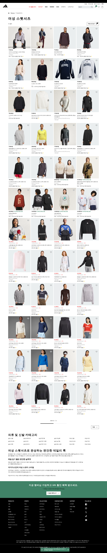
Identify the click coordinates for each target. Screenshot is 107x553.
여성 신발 (71, 438)
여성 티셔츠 (72, 441)
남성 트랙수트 (27, 438)
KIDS (57, 7)
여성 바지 (87, 438)
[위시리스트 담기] (28, 29)
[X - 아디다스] (92, 512)
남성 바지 (25, 441)
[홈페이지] (5, 6)
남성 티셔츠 (11, 441)
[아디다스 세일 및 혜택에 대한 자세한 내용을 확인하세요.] (53, 1)
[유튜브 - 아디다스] (92, 520)
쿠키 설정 (23, 547)
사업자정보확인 (73, 547)
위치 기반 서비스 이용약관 (54, 547)
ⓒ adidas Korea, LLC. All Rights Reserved (53, 551)
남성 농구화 (57, 441)
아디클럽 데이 (32, 7)
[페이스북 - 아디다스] (92, 505)
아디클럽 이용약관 (65, 547)
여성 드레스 (88, 444)
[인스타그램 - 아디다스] (92, 508)
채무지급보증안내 (82, 547)
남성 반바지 (26, 444)
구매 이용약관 (35, 547)
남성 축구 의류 (42, 441)
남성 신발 (10, 438)
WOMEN (52, 7)
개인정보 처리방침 (43, 547)
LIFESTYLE (71, 7)
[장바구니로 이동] (102, 7)
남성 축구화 (42, 438)
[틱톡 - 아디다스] (92, 516)
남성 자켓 (10, 444)
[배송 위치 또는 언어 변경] (102, 4)
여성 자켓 (71, 444)
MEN (46, 7)
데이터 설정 (29, 547)
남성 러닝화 (57, 438)
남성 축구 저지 (42, 444)
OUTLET (40, 7)
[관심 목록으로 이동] (99, 7)
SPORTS (63, 7)
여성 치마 (87, 441)
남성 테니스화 (57, 444)
